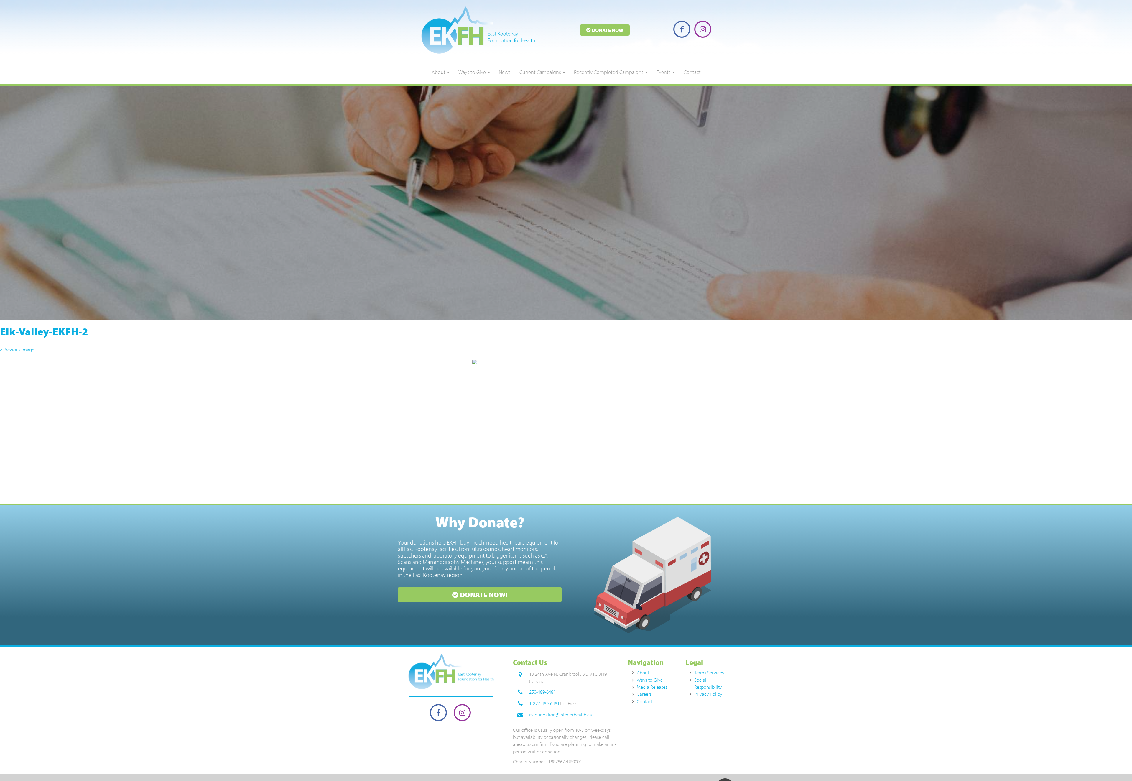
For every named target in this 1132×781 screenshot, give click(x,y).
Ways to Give (472, 72)
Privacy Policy (708, 694)
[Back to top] (1115, 764)
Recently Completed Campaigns (609, 72)
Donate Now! (483, 594)
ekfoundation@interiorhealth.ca (560, 714)
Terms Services (709, 672)
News (505, 72)
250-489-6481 (542, 692)
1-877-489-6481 (544, 703)
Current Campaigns (540, 72)
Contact (692, 72)
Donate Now (607, 30)
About (439, 72)
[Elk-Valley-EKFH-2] (566, 430)
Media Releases (652, 687)
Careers (644, 694)
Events (664, 72)
